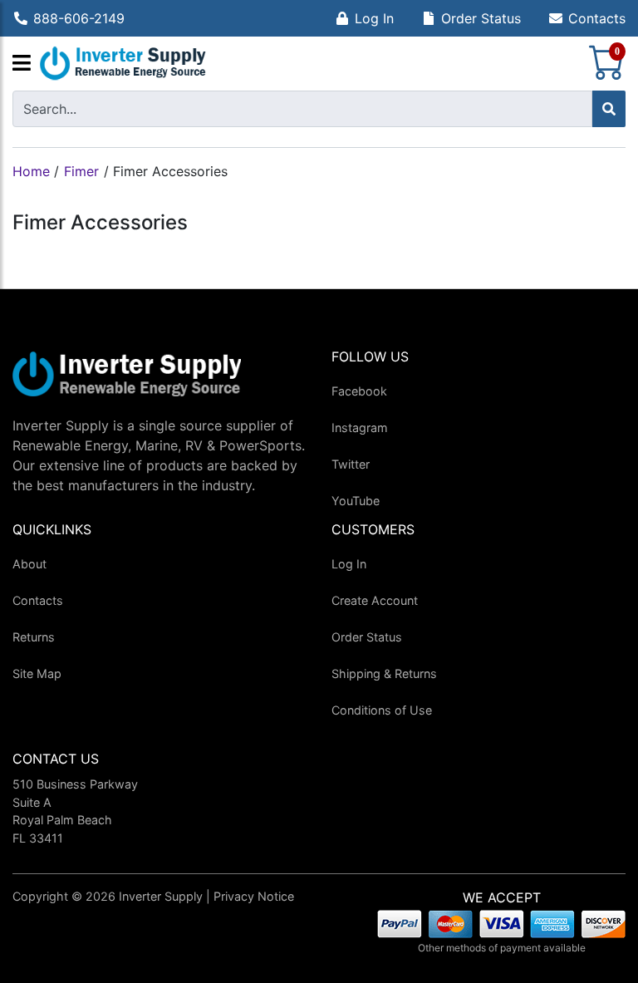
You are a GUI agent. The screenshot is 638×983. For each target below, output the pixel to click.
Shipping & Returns (384, 673)
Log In (374, 18)
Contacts (597, 18)
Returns (33, 637)
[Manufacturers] (21, 64)
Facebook (359, 391)
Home (31, 171)
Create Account (374, 600)
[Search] (609, 109)
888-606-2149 (79, 18)
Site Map (36, 673)
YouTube (355, 501)
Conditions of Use (381, 710)
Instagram (359, 427)
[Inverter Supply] (123, 63)
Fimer (81, 171)
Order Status (481, 18)
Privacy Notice (253, 896)
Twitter (350, 464)
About (29, 564)
